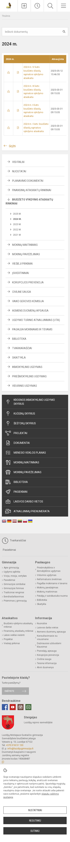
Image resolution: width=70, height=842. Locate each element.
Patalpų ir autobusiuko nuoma (52, 596)
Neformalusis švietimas (49, 579)
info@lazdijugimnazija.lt (20, 748)
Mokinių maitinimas (25, 244)
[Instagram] (21, 707)
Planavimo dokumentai (27, 180)
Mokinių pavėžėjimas (26, 254)
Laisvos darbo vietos (28, 501)
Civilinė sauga (21, 291)
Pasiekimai (20, 491)
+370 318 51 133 (14, 745)
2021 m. (17, 235)
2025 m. (17, 214)
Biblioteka (19, 338)
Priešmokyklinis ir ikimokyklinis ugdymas (48, 569)
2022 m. (17, 229)
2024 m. (17, 219)
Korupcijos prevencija (28, 282)
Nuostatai (19, 171)
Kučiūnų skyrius (24, 413)
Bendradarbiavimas (14, 596)
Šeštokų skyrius (25, 423)
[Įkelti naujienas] (24, 6)
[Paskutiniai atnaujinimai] (37, 6)
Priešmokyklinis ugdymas (29, 376)
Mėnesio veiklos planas (30, 452)
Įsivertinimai (20, 273)
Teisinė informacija (47, 663)
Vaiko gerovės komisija (28, 301)
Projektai (20, 433)
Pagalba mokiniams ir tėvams (32, 329)
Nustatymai (35, 810)
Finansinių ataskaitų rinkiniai (31, 190)
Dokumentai (22, 442)
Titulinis (6, 15)
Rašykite (9, 691)
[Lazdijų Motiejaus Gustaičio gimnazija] (9, 5)
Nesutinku (35, 820)
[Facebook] (5, 707)
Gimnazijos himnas (14, 588)
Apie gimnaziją (11, 567)
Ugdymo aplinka (12, 571)
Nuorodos (42, 623)
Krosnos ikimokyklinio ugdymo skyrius (34, 401)
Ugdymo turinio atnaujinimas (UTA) (36, 320)
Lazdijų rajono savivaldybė (38, 722)
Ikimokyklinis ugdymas (27, 366)
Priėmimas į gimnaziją (15, 600)
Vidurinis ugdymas (24, 385)
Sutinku (35, 830)
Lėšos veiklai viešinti (14, 635)
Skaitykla (19, 357)
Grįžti (12, 146)
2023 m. (17, 224)
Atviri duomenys (45, 667)
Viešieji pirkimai (22, 263)
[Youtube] (13, 707)
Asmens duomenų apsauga (30, 310)
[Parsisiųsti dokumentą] (8, 72)
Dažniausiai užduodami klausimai (49, 645)
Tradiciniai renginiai (14, 592)
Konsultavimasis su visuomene (47, 638)
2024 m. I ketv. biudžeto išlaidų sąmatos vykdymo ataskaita (36, 128)
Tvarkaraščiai (22, 348)
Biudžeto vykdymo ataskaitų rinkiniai (18, 625)
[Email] (28, 707)
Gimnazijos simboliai (14, 584)
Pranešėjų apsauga (47, 651)
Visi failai (18, 161)
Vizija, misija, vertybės (15, 576)
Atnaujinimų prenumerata (32, 511)
